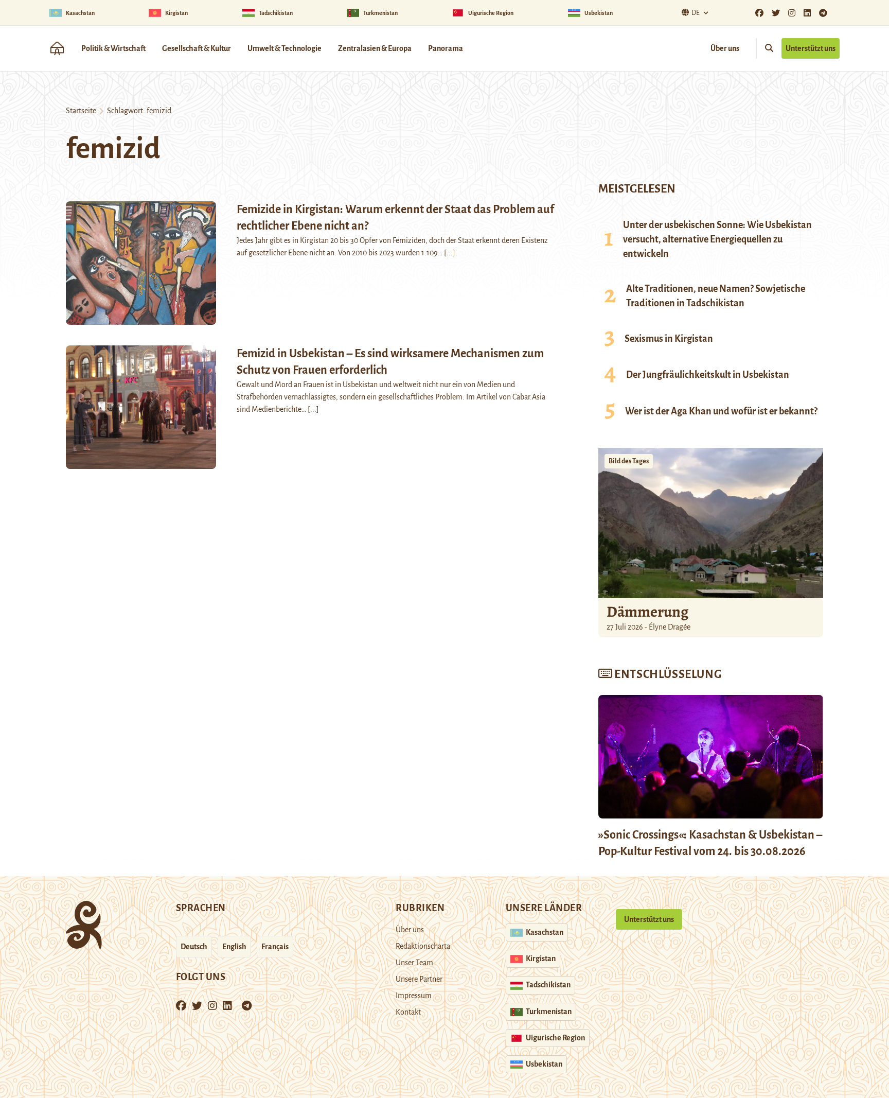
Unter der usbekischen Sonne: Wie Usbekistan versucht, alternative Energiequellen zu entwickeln (717, 239)
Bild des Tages (629, 461)
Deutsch (194, 947)
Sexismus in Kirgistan (669, 339)
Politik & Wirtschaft (113, 48)
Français (275, 947)
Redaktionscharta (423, 946)
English (234, 947)
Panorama (445, 48)
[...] (449, 253)
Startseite (81, 111)
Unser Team (414, 962)
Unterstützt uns (810, 48)
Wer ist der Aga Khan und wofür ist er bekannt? (721, 411)
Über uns (724, 48)
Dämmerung (647, 611)
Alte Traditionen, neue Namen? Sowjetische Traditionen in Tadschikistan (715, 296)
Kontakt (408, 1012)
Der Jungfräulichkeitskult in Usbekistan (707, 375)
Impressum (414, 995)
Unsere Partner (419, 979)
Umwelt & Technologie (284, 48)
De (695, 12)
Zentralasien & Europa (375, 48)
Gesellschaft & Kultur (196, 48)
